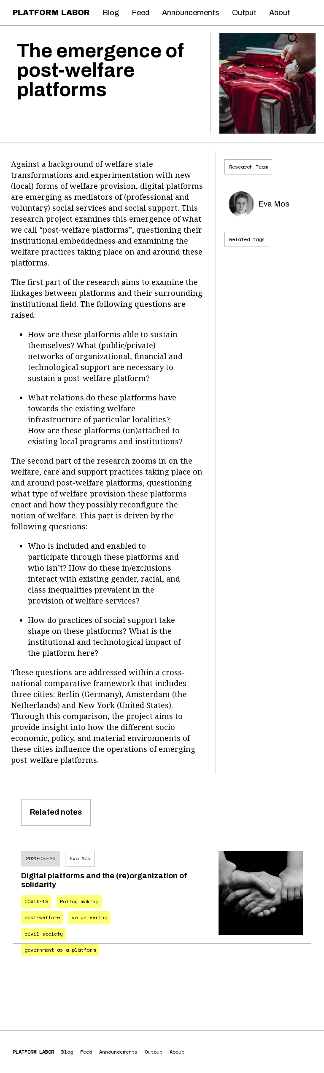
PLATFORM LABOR (51, 12)
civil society (43, 933)
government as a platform (59, 949)
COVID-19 (36, 901)
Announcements (190, 12)
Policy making (79, 901)
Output (244, 12)
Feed (140, 12)
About (279, 12)
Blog (111, 12)
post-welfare (42, 917)
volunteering (89, 917)
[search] (292, 38)
